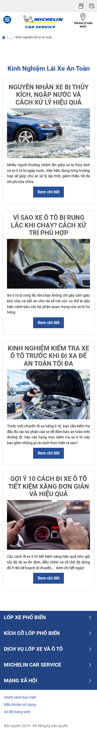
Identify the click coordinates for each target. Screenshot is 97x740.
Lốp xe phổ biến (25, 617)
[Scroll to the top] (83, 729)
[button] (10, 37)
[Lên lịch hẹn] (92, 6)
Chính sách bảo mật (20, 697)
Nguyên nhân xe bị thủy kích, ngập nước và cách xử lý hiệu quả (48, 94)
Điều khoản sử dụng (20, 704)
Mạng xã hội (20, 680)
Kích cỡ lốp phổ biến (32, 633)
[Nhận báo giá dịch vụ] (81, 6)
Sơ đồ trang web (17, 712)
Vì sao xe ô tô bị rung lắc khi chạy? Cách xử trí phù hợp (48, 225)
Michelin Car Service (32, 664)
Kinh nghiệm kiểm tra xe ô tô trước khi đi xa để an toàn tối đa (48, 356)
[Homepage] (3, 37)
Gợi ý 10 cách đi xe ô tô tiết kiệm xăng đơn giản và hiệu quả (48, 486)
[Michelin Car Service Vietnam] (43, 21)
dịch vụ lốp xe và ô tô (33, 648)
